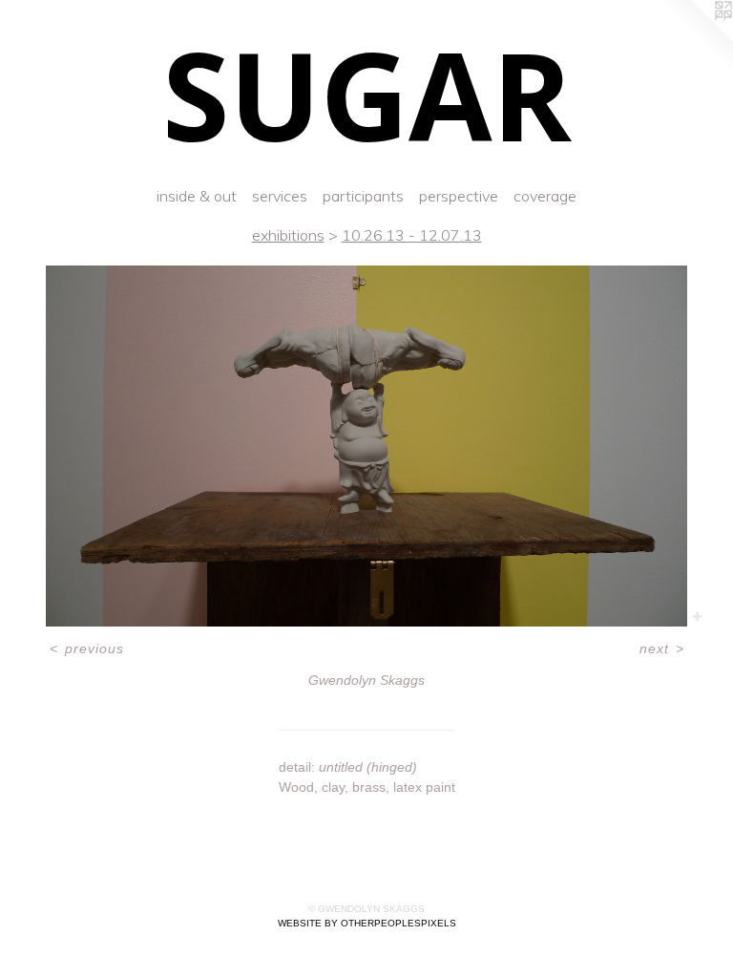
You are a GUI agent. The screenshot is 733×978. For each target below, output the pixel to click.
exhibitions (288, 234)
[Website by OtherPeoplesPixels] (695, 38)
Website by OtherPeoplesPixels (367, 923)
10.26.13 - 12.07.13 (412, 234)
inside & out (197, 195)
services (279, 195)
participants (363, 195)
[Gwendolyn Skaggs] (366, 446)
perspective (458, 195)
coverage (544, 195)
